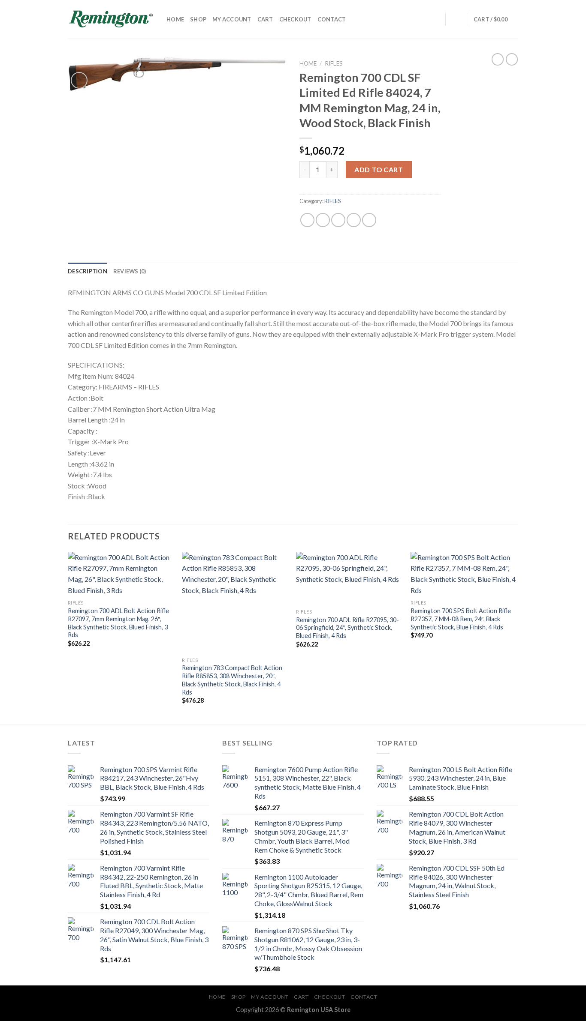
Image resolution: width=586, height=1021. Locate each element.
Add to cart (378, 169)
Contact (331, 19)
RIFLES (334, 63)
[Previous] (68, 637)
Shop (198, 19)
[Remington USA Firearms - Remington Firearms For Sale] (111, 19)
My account (231, 19)
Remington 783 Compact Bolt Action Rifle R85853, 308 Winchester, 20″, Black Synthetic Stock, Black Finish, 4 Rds (232, 679)
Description (87, 271)
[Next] (515, 637)
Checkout (295, 19)
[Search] (436, 19)
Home (175, 19)
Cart (265, 19)
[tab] (87, 271)
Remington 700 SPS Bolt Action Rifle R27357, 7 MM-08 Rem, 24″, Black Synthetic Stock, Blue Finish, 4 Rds (461, 618)
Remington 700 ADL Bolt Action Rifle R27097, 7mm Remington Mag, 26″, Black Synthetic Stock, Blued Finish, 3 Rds (118, 622)
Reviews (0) (129, 271)
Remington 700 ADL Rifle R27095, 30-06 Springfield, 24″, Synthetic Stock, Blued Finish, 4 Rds (347, 627)
